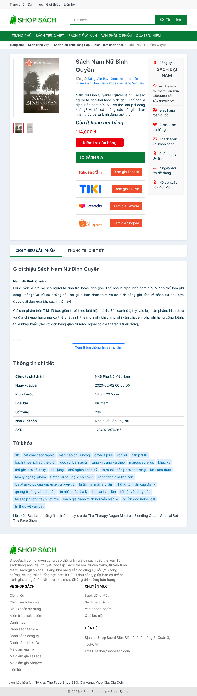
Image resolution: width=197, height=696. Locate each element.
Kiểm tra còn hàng (100, 142)
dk (17, 455)
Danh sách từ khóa (24, 642)
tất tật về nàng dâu (135, 491)
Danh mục (35, 4)
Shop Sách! (120, 692)
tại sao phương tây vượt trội (37, 499)
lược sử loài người (73, 462)
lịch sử (122, 455)
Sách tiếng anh (82, 35)
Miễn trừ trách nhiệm (26, 616)
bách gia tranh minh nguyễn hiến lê (90, 499)
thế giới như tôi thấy (30, 470)
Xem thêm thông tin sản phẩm (98, 347)
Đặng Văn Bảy (98, 79)
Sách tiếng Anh (97, 602)
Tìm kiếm (173, 19)
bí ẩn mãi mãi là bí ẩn (95, 484)
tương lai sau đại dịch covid (71, 477)
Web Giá (102, 682)
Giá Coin (117, 682)
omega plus (103, 455)
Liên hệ (69, 4)
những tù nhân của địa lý (135, 484)
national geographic (39, 455)
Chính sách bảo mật (25, 602)
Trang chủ (17, 4)
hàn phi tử (139, 455)
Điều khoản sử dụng (25, 609)
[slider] (18, 128)
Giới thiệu (53, 4)
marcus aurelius (141, 462)
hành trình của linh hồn (115, 477)
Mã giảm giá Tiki (22, 649)
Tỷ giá (40, 682)
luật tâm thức (160, 470)
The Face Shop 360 (62, 682)
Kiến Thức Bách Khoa (109, 45)
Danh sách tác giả (24, 629)
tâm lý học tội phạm (30, 477)
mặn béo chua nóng (74, 455)
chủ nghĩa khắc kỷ (82, 470)
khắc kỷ (164, 462)
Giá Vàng (87, 682)
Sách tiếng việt (50, 35)
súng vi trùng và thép (108, 462)
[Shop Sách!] (34, 550)
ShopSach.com (95, 692)
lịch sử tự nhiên (104, 491)
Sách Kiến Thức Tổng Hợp (72, 45)
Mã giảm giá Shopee (26, 663)
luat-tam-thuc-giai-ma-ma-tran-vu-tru (45, 484)
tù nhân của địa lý (74, 491)
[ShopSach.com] (34, 20)
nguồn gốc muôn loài (138, 499)
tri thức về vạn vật (29, 506)
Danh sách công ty (24, 636)
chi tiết (86, 250)
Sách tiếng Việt (38, 45)
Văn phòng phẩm (116, 35)
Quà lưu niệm (148, 35)
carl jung (57, 470)
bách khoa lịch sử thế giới (35, 462)
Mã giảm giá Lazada (26, 656)
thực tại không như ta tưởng (124, 470)
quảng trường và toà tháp (35, 491)
